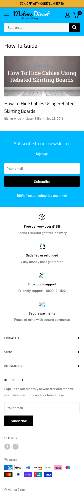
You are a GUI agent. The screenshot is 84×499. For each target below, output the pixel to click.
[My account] (67, 15)
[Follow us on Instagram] (15, 447)
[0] (76, 15)
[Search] (74, 27)
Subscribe (42, 181)
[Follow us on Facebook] (7, 447)
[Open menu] (6, 15)
